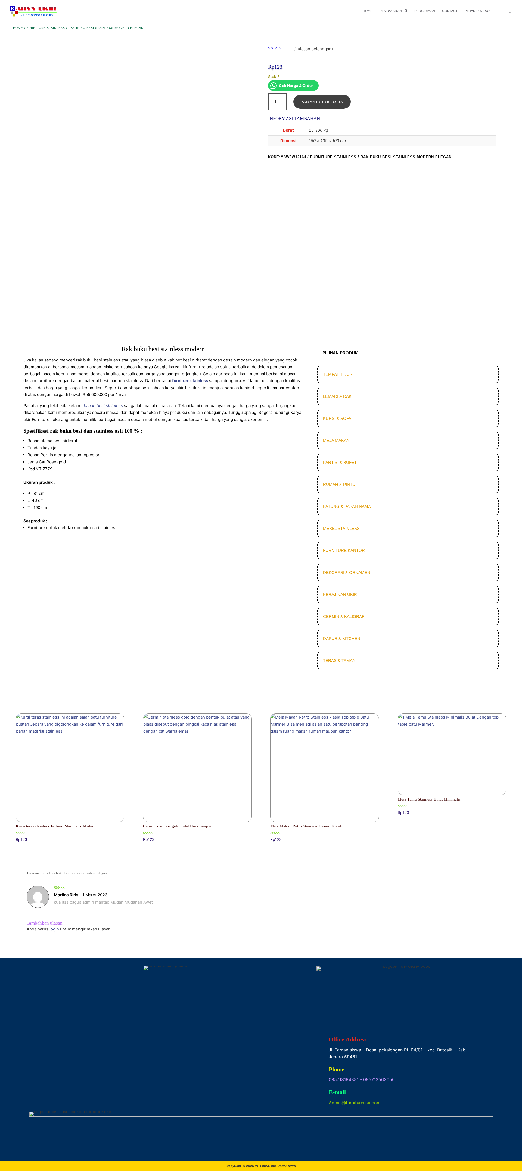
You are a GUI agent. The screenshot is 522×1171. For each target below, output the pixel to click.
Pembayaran (391, 11)
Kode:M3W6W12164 (287, 157)
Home (367, 11)
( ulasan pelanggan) (313, 48)
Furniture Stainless (46, 28)
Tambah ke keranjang (322, 102)
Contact (450, 11)
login (54, 929)
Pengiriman (424, 11)
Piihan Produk (477, 11)
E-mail (337, 1092)
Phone (336, 1069)
